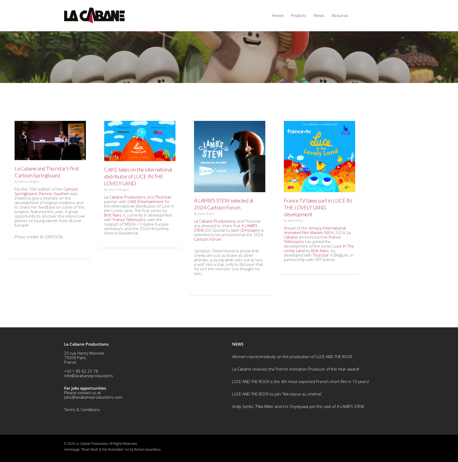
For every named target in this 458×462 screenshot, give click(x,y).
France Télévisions (129, 219)
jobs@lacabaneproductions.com (93, 397)
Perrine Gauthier (54, 193)
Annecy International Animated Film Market (315, 230)
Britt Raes (113, 215)
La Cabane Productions (125, 197)
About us (340, 15)
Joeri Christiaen (245, 230)
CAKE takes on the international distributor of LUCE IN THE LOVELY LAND (138, 176)
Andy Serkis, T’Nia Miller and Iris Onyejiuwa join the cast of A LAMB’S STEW (298, 406)
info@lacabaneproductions (88, 375)
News (319, 15)
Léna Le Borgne (29, 181)
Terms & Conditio (79, 409)
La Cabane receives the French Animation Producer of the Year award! (295, 369)
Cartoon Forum (207, 239)
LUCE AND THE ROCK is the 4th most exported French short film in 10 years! (300, 381)
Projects (298, 15)
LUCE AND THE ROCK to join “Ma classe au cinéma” (277, 394)
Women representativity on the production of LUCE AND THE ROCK (292, 356)
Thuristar (163, 197)
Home (277, 15)
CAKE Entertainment (145, 201)
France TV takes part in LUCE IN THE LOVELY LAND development (318, 207)
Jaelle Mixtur (206, 213)
